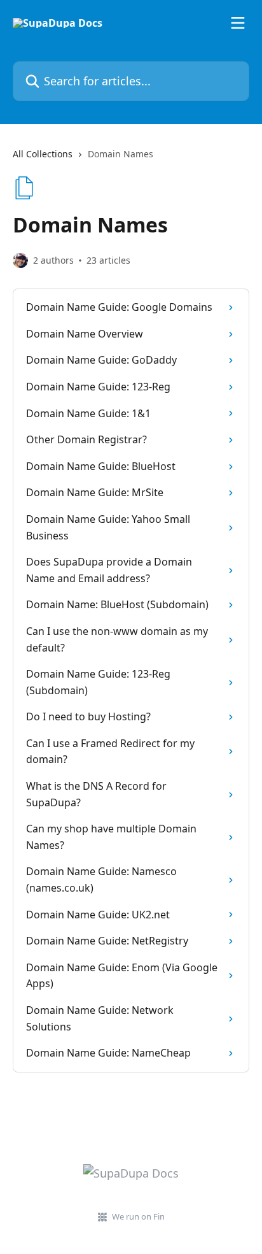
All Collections (42, 154)
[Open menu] (237, 23)
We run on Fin (138, 1216)
